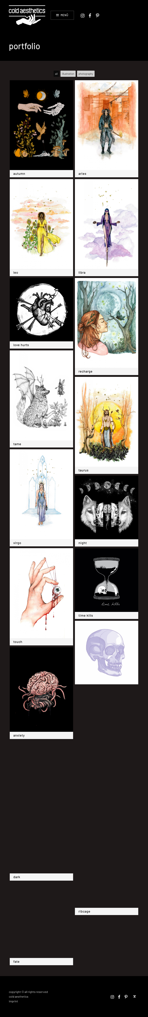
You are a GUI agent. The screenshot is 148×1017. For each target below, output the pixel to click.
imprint (13, 1001)
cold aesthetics (18, 996)
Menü (64, 15)
